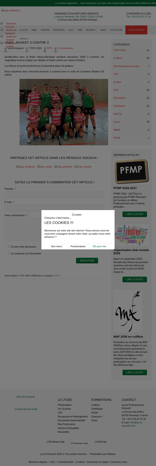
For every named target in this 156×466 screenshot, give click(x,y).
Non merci (56, 246)
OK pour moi (99, 246)
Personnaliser (78, 246)
